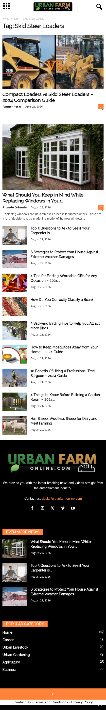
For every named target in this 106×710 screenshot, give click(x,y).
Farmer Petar (11, 106)
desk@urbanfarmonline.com (62, 498)
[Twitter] (54, 509)
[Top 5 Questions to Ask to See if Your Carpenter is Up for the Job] (14, 235)
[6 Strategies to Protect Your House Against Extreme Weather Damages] (14, 259)
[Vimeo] (64, 509)
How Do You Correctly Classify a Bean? (62, 300)
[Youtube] (73, 509)
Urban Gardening (16, 655)
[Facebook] (33, 509)
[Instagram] (43, 509)
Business (9, 670)
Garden (8, 640)
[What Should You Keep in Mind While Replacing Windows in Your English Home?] (53, 157)
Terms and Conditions (51, 702)
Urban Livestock (15, 647)
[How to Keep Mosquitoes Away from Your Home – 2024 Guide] (14, 354)
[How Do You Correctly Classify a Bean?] (14, 306)
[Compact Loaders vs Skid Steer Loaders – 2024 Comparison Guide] (53, 62)
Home (5, 18)
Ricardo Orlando (14, 207)
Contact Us (22, 702)
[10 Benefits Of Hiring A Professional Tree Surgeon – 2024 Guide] (14, 378)
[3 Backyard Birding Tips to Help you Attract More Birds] (14, 330)
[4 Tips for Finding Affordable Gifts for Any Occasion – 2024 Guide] (14, 283)
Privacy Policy (82, 702)
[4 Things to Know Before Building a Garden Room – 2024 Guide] (14, 402)
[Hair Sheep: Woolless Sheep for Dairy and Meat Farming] (14, 425)
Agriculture (11, 662)
